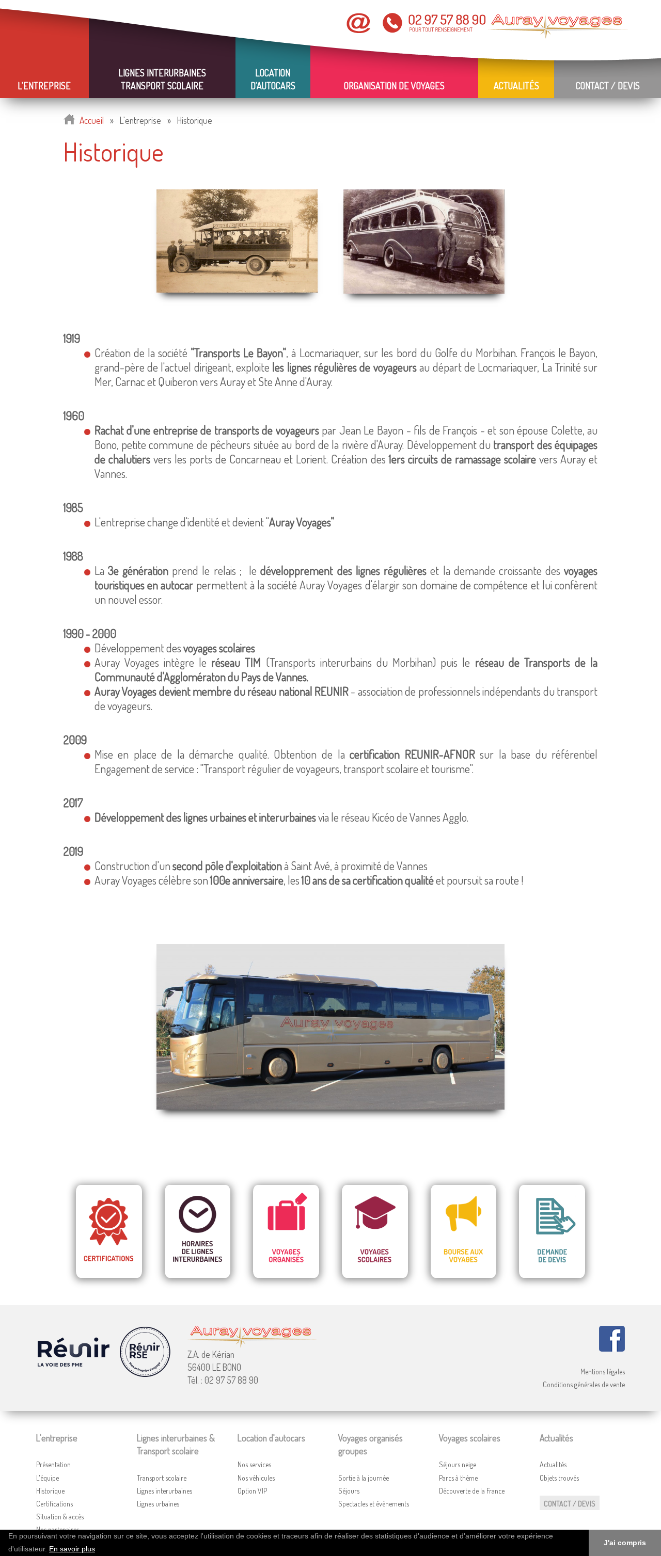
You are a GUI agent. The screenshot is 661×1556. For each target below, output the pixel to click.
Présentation (53, 1464)
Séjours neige (457, 1464)
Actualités (553, 1464)
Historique (50, 1490)
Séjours (348, 1490)
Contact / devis (608, 85)
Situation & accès (60, 1516)
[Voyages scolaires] (375, 1229)
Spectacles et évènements (373, 1503)
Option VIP (252, 1490)
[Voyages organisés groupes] (286, 1229)
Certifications (54, 1503)
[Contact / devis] (552, 1229)
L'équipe (47, 1477)
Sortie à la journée (363, 1477)
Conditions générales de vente (584, 1384)
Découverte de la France (472, 1490)
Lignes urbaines (158, 1503)
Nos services (254, 1464)
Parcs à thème (458, 1477)
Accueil (92, 120)
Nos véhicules (256, 1477)
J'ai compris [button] (625, 1542)
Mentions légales (602, 1371)
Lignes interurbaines (164, 1490)
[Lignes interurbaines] (197, 1229)
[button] (98, 1549)
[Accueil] (69, 120)
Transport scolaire (161, 1477)
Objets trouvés (559, 1477)
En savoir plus (72, 1549)
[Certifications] (109, 1229)
